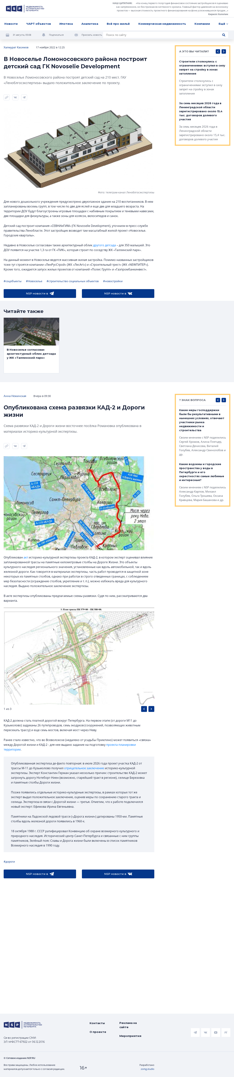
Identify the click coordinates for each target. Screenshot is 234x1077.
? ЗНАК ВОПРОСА (192, 400)
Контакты (97, 1023)
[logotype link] (25, 8)
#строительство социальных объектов (73, 281)
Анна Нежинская (15, 396)
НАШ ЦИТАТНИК (122, 3)
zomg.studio (147, 1069)
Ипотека (66, 23)
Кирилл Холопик (218, 14)
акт (26, 557)
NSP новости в (37, 293)
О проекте (98, 1032)
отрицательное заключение (84, 768)
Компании (202, 23)
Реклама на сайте (128, 1025)
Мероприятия (130, 1036)
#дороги (9, 861)
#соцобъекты (13, 281)
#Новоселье (34, 281)
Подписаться (56, 34)
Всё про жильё (118, 23)
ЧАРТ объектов (38, 23)
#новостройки (113, 281)
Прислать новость (92, 34)
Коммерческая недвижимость (162, 23)
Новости (11, 23)
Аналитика (89, 23)
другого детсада (104, 245)
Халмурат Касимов (16, 47)
